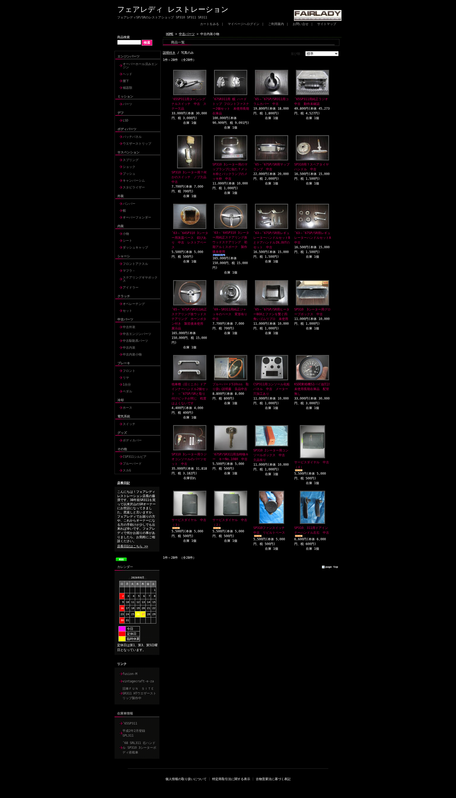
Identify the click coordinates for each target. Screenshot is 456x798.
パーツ (127, 104)
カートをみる (209, 24)
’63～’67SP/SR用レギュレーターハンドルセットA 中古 (314, 237)
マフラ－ (129, 271)
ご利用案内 (276, 24)
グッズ (122, 433)
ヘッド (127, 74)
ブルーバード (132, 463)
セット (127, 311)
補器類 (127, 88)
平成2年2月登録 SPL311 (135, 733)
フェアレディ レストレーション (173, 9)
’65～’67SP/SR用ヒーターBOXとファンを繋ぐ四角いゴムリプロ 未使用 (271, 314)
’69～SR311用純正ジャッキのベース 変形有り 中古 (231, 314)
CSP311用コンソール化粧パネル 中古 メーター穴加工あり (271, 389)
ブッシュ (129, 174)
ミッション (125, 96)
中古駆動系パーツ (135, 341)
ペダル (127, 391)
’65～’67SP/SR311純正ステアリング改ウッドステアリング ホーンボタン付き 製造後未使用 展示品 (189, 319)
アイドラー (131, 287)
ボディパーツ (126, 129)
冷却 (120, 400)
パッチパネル (132, 137)
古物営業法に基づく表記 (273, 779)
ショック (129, 167)
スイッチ (129, 424)
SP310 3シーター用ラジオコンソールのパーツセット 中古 (189, 459)
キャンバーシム (134, 180)
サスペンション (128, 152)
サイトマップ (326, 24)
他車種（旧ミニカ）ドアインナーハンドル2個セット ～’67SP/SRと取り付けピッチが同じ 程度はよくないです (190, 393)
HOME (169, 34)
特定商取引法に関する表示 (231, 779)
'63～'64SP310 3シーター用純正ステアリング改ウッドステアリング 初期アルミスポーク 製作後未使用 (230, 242)
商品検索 (123, 37)
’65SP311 (129, 723)
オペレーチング (134, 304)
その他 (122, 449)
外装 (120, 196)
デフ (120, 113)
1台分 (127, 384)
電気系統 (123, 416)
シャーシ (123, 256)
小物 (126, 234)
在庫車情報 (125, 713)
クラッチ (123, 296)
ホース (127, 408)
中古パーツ (125, 319)
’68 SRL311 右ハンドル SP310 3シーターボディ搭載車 (139, 747)
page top (331, 566)
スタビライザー (134, 187)
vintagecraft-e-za (138, 681)
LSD (125, 120)
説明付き (169, 53)
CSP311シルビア (134, 457)
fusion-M (129, 674)
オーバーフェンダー (137, 217)
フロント (129, 371)
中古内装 (129, 347)
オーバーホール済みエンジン (140, 65)
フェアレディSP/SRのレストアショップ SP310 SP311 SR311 (162, 17)
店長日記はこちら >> (132, 546)
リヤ (126, 377)
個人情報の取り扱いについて (186, 779)
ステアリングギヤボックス (140, 279)
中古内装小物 (132, 354)
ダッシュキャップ (135, 247)
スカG (127, 470)
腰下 (126, 81)
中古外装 (129, 327)
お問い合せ (300, 24)
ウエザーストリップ (137, 143)
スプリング (131, 160)
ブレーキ (123, 363)
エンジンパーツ (128, 56)
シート (127, 240)
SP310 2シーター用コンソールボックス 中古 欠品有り (270, 455)
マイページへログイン (243, 24)
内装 (120, 226)
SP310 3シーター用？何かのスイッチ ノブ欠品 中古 (191, 177)
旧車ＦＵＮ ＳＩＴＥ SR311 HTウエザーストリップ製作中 (139, 693)
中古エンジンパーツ (137, 334)
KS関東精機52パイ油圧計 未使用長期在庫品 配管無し (313, 389)
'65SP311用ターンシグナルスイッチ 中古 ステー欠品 (189, 103)
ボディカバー (132, 440)
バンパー (129, 204)
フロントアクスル (135, 264)
